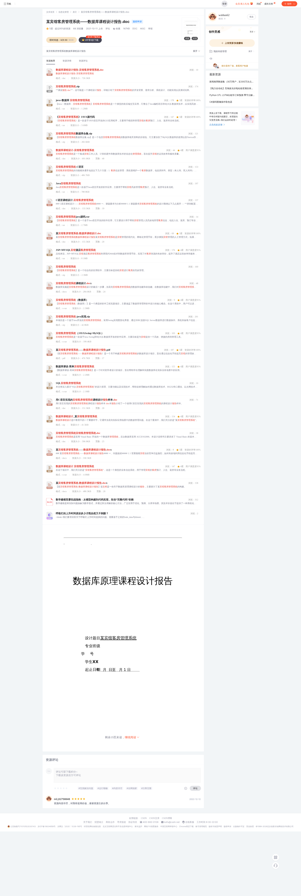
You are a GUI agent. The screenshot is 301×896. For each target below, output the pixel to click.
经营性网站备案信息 (92, 826)
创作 (289, 3)
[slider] (61, 788)
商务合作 (110, 822)
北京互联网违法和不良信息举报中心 (118, 826)
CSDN (144, 818)
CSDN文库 (154, 818)
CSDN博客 (167, 818)
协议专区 (132, 822)
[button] (196, 51)
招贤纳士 (99, 822)
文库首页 (50, 12)
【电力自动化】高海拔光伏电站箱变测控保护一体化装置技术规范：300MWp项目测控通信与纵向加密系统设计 (232, 88)
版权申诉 (137, 21)
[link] (50, 12)
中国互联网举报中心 (168, 826)
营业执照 (250, 826)
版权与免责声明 (215, 826)
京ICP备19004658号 (46, 826)
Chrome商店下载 (186, 826)
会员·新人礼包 (242, 3)
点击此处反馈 (215, 124)
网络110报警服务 (151, 826)
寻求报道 (121, 822)
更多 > (252, 31)
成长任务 (269, 3)
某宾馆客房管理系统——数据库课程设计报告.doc (88, 21)
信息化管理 (63, 12)
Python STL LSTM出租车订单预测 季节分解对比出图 (232, 95)
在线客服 (189, 822)
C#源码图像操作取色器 (220, 101)
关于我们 (87, 822)
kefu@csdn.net (172, 822)
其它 (75, 12)
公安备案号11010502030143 (23, 826)
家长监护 (138, 826)
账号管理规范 (201, 826)
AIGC (142, 28)
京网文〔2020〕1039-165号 (69, 826)
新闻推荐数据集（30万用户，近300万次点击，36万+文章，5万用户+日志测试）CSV (232, 81)
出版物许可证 (238, 826)
